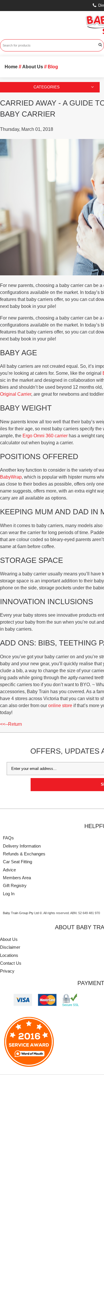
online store (60, 705)
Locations (9, 955)
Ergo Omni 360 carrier (45, 435)
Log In (8, 893)
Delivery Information (22, 845)
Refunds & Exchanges (24, 853)
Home (11, 66)
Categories (47, 87)
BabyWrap (11, 477)
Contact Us (10, 963)
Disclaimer (10, 947)
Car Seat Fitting (17, 861)
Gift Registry (15, 885)
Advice (9, 869)
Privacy (7, 970)
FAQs (8, 837)
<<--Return (11, 724)
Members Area (17, 877)
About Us (9, 939)
